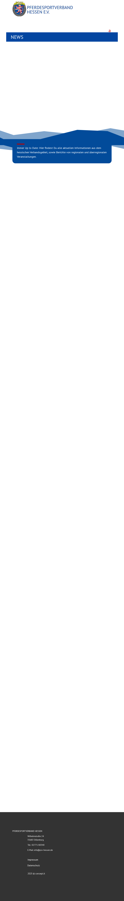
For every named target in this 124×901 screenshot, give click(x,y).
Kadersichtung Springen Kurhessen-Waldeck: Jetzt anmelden (49, 287)
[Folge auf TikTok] (109, 23)
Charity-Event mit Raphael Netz (33, 571)
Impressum (33, 859)
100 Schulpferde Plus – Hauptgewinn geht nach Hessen (47, 394)
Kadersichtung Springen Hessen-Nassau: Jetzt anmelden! (48, 601)
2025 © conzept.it (36, 873)
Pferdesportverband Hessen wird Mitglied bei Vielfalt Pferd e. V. (52, 427)
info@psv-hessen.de (43, 850)
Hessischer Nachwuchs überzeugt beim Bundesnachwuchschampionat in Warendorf (56, 771)
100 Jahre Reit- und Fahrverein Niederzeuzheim (42, 497)
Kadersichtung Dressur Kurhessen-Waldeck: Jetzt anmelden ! (50, 250)
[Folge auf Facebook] (95, 23)
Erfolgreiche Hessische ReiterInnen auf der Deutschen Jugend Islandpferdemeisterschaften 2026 (50, 669)
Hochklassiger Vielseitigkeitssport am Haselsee (42, 736)
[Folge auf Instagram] (102, 23)
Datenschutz (34, 865)
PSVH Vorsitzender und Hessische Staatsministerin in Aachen (50, 460)
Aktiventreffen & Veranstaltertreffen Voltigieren (43, 637)
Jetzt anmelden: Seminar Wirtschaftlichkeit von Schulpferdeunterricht (55, 324)
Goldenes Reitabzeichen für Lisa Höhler (38, 534)
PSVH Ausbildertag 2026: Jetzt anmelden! (39, 703)
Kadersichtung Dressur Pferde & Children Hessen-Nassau (48, 357)
